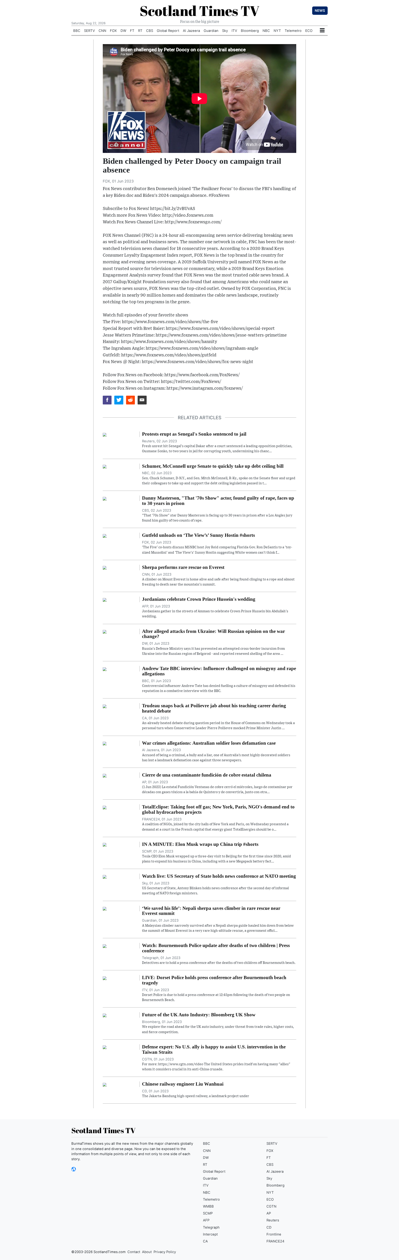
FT (132, 31)
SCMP (208, 1213)
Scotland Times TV (199, 10)
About (147, 1252)
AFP (206, 1220)
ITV (234, 31)
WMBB (208, 1206)
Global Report (168, 31)
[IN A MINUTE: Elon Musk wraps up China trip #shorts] (104, 844)
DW (123, 31)
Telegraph (211, 1227)
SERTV (89, 31)
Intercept (210, 1234)
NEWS (320, 11)
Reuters (272, 1220)
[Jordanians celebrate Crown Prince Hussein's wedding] (104, 599)
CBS (149, 31)
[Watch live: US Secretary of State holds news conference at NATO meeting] (104, 876)
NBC (266, 31)
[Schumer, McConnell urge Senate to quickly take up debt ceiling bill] (104, 466)
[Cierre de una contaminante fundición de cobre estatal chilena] (104, 775)
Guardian (211, 31)
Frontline (273, 1234)
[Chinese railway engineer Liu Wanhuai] (104, 1084)
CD (269, 1227)
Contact (133, 1252)
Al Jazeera (191, 31)
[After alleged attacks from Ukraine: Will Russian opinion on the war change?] (104, 631)
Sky (225, 31)
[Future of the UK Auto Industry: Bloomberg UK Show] (104, 1015)
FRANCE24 (275, 1241)
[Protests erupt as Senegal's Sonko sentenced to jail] (104, 434)
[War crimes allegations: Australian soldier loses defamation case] (104, 743)
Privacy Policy (165, 1252)
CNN (102, 31)
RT (140, 31)
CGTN (271, 1206)
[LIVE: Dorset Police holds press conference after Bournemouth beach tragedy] (104, 977)
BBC (76, 31)
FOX (113, 31)
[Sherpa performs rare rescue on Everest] (104, 567)
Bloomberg (250, 31)
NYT (277, 31)
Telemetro (293, 31)
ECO (308, 31)
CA (205, 1241)
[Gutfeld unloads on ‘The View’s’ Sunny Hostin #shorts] (104, 535)
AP (268, 1213)
